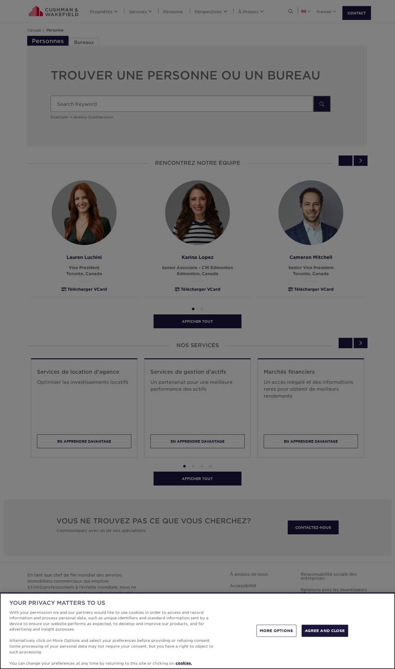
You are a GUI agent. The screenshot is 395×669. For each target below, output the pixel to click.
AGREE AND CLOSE (325, 630)
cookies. (184, 663)
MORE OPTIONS (276, 630)
